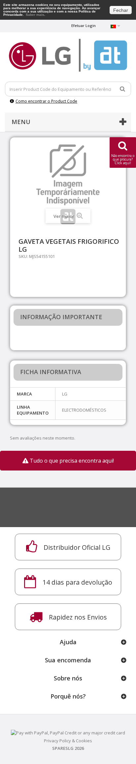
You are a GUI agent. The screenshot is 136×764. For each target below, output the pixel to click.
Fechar (120, 10)
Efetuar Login (83, 25)
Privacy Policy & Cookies (68, 741)
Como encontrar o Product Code (46, 101)
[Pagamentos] (68, 732)
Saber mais (35, 14)
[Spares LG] (68, 55)
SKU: (23, 256)
